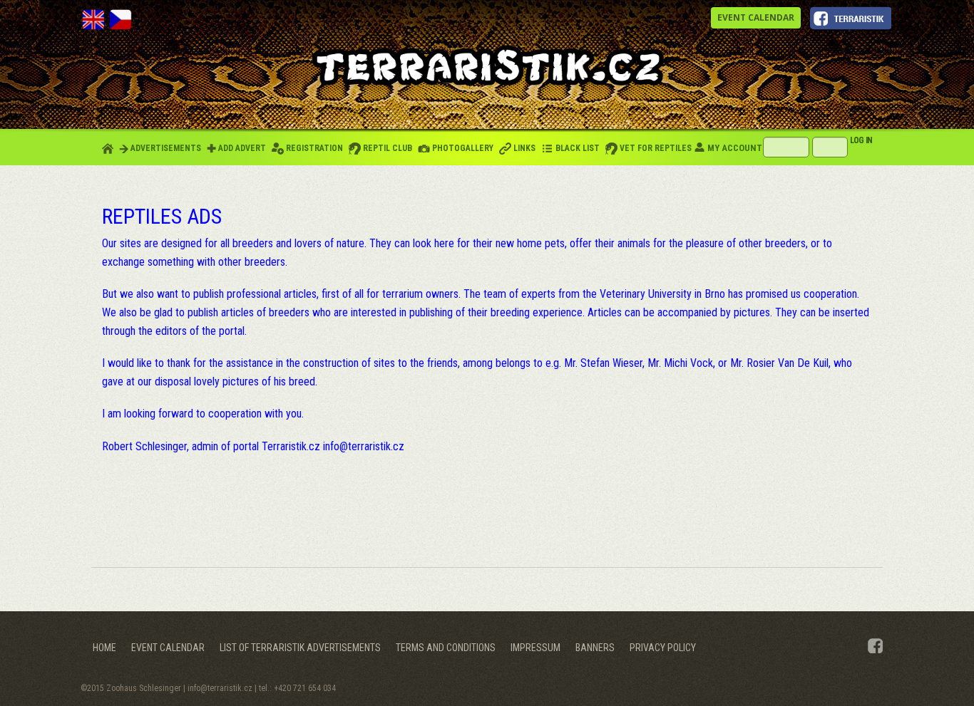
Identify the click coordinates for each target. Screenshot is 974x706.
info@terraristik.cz (363, 446)
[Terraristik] (487, 55)
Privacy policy (663, 647)
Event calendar (755, 17)
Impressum (535, 647)
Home (104, 647)
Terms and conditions (446, 647)
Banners (595, 647)
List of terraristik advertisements (300, 647)
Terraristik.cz (291, 446)
